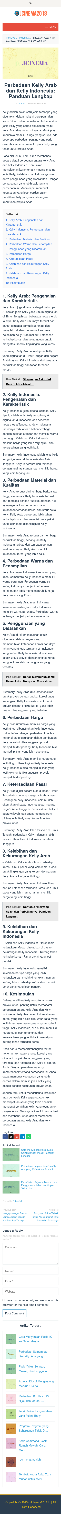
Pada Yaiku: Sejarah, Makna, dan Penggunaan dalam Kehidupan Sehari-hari (39, 1185)
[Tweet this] (11, 1136)
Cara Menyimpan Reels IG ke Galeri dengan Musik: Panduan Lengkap (37, 1152)
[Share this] (5, 1136)
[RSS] (30, 3)
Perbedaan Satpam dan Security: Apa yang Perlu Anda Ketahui (39, 1167)
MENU (52, 26)
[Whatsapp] (28, 1136)
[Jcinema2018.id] (30, 13)
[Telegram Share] (22, 1136)
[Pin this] (16, 1136)
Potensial (17, 1201)
